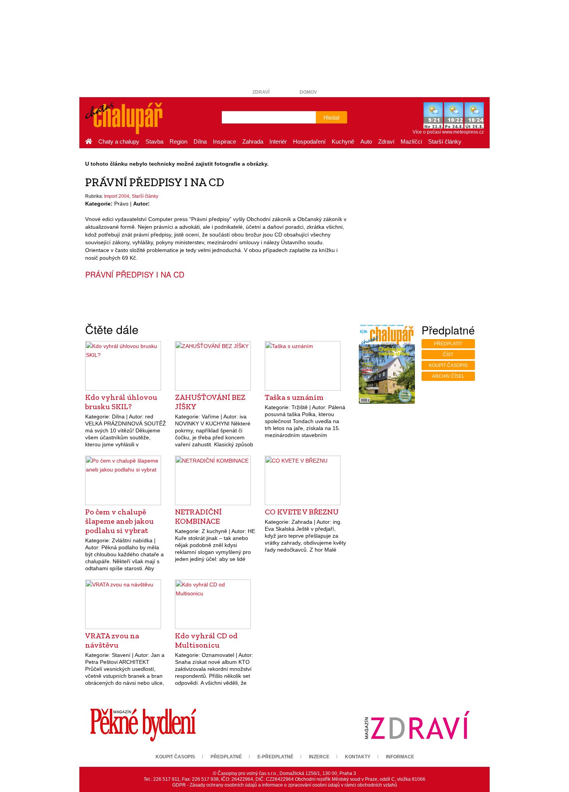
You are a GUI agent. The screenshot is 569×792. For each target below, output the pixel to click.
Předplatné (226, 756)
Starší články (444, 141)
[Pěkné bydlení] (143, 725)
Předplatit (448, 343)
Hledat (331, 117)
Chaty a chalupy (118, 141)
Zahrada (252, 141)
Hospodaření (309, 141)
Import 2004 (116, 196)
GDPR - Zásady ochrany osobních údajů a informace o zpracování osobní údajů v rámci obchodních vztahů (284, 785)
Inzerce (319, 756)
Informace (400, 756)
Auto (366, 141)
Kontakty (357, 756)
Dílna (200, 141)
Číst (448, 354)
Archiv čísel (448, 376)
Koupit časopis (448, 365)
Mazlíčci (411, 141)
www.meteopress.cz (463, 132)
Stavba (154, 141)
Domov (308, 92)
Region (178, 141)
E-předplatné (275, 756)
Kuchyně (343, 141)
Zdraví (260, 92)
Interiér (278, 141)
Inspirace (224, 141)
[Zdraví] (417, 725)
